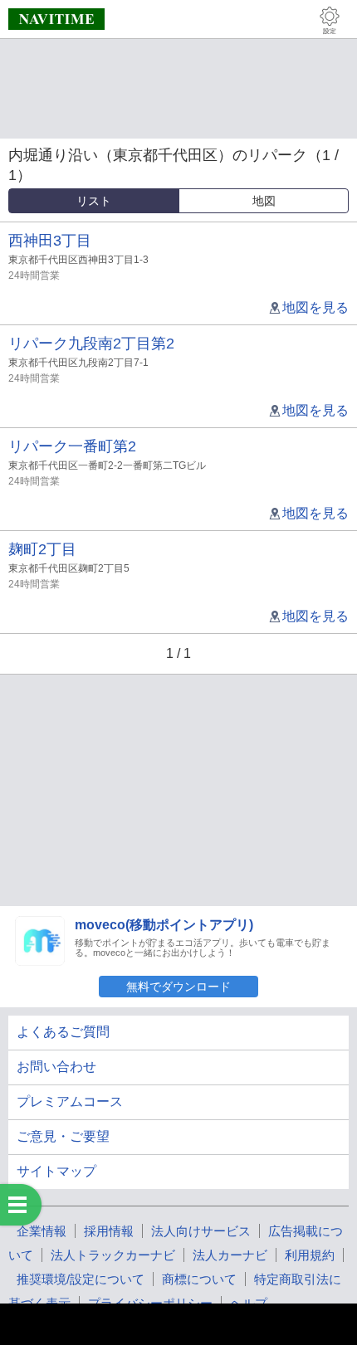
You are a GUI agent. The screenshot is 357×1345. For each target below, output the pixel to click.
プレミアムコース (70, 1101)
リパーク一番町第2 (72, 446)
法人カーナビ (230, 1255)
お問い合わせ (56, 1067)
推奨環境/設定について (80, 1279)
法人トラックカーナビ (113, 1255)
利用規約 (310, 1255)
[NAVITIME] (56, 19)
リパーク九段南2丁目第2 (91, 343)
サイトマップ (56, 1171)
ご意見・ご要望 (63, 1136)
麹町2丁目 (42, 549)
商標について (199, 1279)
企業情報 (41, 1231)
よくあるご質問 (63, 1032)
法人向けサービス (201, 1231)
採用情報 (109, 1231)
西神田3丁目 (49, 240)
